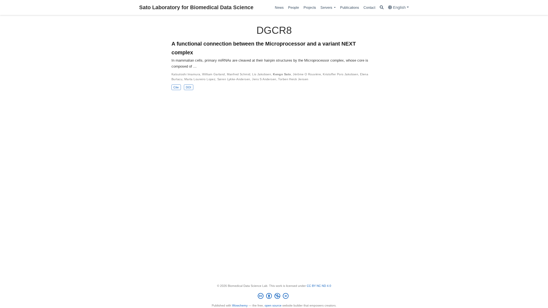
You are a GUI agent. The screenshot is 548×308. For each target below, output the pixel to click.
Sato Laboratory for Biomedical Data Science (196, 7)
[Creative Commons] (274, 296)
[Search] (382, 7)
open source (273, 305)
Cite (176, 87)
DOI (188, 87)
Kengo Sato (282, 74)
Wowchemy (240, 305)
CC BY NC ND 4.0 (319, 285)
